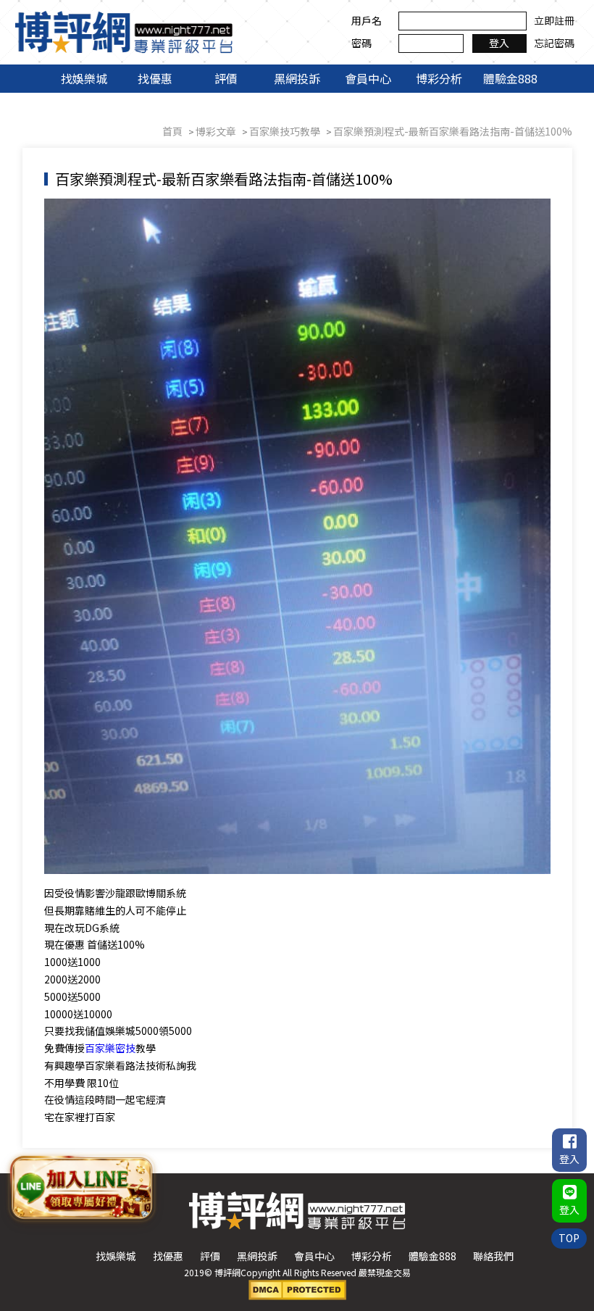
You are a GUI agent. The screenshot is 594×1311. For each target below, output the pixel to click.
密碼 (361, 43)
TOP (569, 1238)
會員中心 (368, 78)
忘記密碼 (554, 43)
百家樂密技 (110, 1048)
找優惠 (155, 78)
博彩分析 (439, 78)
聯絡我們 (493, 1256)
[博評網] (124, 30)
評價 (226, 78)
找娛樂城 (84, 78)
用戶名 (366, 20)
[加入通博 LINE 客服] (82, 1188)
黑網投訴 (297, 78)
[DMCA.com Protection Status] (297, 1288)
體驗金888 (510, 78)
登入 (499, 43)
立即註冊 (554, 20)
